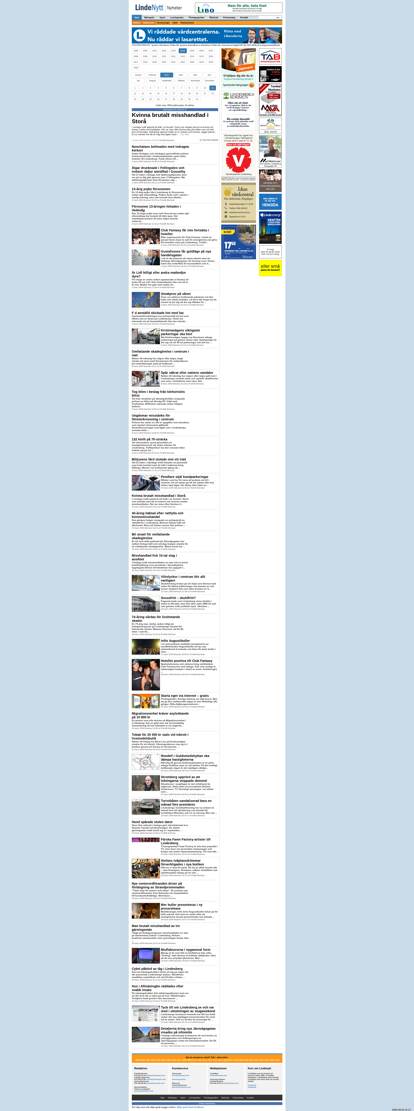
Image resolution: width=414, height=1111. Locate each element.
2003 (173, 51)
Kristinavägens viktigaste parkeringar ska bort (180, 332)
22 (213, 93)
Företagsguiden (196, 17)
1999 (136, 51)
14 (150, 93)
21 (205, 93)
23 (135, 99)
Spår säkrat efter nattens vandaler (187, 372)
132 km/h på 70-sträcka (149, 439)
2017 (136, 62)
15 (158, 93)
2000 (145, 51)
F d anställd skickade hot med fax (158, 313)
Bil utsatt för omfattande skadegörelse (151, 536)
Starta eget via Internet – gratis (185, 695)
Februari (152, 75)
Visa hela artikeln (210, 140)
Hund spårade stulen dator (152, 822)
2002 (164, 51)
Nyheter (137, 23)
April (181, 75)
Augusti (152, 81)
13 (143, 93)
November (195, 81)
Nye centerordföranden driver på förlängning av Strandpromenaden (158, 885)
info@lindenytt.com (180, 1075)
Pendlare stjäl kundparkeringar (184, 477)
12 (135, 93)
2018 (145, 62)
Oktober (181, 81)
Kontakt (244, 17)
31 (197, 99)
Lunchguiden (177, 17)
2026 (136, 68)
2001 (154, 51)
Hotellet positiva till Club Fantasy (186, 661)
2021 (173, 62)
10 (205, 88)
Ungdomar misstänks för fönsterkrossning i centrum (153, 417)
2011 (164, 56)
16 (166, 93)
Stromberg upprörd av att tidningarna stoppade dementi (184, 778)
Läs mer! (185, 134)
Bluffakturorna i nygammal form (185, 949)
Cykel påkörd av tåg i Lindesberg (157, 969)
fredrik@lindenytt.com (155, 1075)
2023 (192, 62)
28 (174, 99)
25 (150, 99)
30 (189, 99)
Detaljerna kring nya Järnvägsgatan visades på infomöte (188, 1030)
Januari (138, 75)
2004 (182, 51)
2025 (211, 62)
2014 (192, 56)
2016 (211, 56)
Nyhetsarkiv (148, 23)
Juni (209, 75)
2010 (154, 56)
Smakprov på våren (176, 294)
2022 (182, 62)
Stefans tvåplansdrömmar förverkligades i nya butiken (182, 862)
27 (166, 99)
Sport (162, 17)
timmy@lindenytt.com (143, 1091)
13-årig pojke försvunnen (151, 189)
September (167, 81)
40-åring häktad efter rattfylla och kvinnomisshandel (157, 515)
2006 (201, 51)
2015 (201, 56)
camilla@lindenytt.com (156, 1079)
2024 (201, 62)
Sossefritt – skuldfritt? (178, 598)
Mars (166, 75)
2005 (192, 51)
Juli (138, 81)
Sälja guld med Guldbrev (190, 1107)
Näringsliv (149, 17)
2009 (145, 56)
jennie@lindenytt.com (155, 1083)
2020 (164, 62)
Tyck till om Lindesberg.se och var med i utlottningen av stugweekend (188, 1009)
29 (181, 99)
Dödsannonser (187, 23)
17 (174, 93)
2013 (182, 56)
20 (197, 93)
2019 (154, 62)
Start (136, 17)
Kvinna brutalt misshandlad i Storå (170, 118)
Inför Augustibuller (175, 640)
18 (181, 93)
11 (213, 88)
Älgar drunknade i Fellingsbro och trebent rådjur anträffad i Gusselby (158, 169)
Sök (277, 17)
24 (143, 99)
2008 (136, 56)
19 (189, 93)
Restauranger (163, 23)
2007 (211, 51)
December (209, 81)
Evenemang (229, 17)
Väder (175, 23)
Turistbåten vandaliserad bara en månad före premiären (186, 802)
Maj (195, 75)
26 (158, 99)
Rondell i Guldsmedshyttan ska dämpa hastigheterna (185, 757)
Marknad (214, 17)
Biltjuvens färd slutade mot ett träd (159, 459)
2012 (173, 56)
